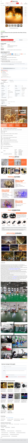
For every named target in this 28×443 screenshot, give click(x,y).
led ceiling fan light (9, 420)
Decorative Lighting (8, 427)
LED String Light (13, 5)
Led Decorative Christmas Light (4, 434)
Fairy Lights (2, 427)
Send (7, 376)
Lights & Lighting (4, 5)
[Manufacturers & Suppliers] (14, 1)
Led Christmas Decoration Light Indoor (14, 434)
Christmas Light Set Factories (4, 432)
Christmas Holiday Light (12, 432)
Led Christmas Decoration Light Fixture (20, 432)
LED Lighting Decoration (9, 5)
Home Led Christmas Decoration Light (5, 436)
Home (1, 5)
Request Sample (13, 41)
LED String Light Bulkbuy (14, 436)
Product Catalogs (11, 417)
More (1, 437)
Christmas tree (2, 420)
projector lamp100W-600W (17, 420)
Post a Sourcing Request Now (22, 376)
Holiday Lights (13, 427)
